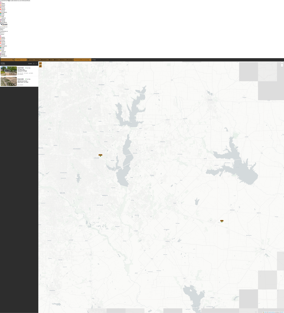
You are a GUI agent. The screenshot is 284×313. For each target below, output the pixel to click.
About (1, 32)
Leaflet (265, 312)
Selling (1, 29)
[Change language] (1, 2)
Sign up (1, 22)
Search (1, 28)
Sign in (5, 22)
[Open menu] (0, 57)
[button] (282, 63)
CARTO (282, 312)
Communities (3, 31)
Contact (2, 34)
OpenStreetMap (271, 312)
